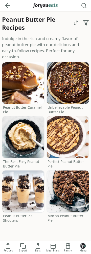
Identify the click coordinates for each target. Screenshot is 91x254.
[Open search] (84, 6)
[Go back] (7, 5)
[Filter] (86, 23)
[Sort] (76, 23)
